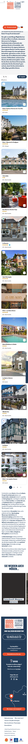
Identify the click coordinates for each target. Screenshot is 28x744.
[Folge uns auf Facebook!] (11, 679)
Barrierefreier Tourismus (12, 723)
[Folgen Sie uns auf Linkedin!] (17, 679)
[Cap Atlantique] (20, 740)
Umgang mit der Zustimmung (9, 733)
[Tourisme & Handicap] (16, 740)
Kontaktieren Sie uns (14, 654)
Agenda (24, 377)
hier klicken (18, 669)
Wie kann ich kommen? (14, 709)
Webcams (24, 373)
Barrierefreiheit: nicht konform (9, 735)
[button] (22, 27)
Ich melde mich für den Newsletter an (14, 636)
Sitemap (14, 731)
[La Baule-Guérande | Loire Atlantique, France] (14, 6)
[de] (22, 27)
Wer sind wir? (19, 718)
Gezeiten (24, 369)
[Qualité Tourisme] (11, 740)
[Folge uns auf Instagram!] (14, 679)
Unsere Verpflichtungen (12, 720)
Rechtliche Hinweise (8, 731)
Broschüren (24, 381)
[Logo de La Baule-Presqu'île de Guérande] (14, 624)
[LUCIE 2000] (6, 740)
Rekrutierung (8, 718)
